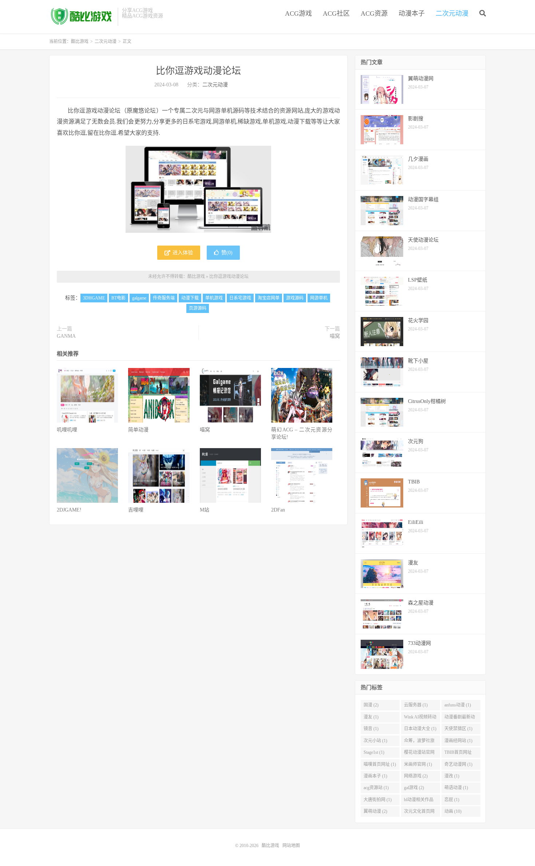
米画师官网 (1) (418, 764)
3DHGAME (94, 298)
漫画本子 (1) (375, 776)
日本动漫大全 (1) (420, 728)
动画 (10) (452, 811)
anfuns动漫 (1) (457, 705)
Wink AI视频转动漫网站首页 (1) (420, 718)
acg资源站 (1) (376, 787)
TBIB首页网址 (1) (458, 754)
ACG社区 (336, 13)
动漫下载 (190, 298)
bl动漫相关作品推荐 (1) (418, 801)
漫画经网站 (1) (458, 740)
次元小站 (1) (375, 740)
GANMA (66, 336)
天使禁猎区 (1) (458, 728)
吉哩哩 (135, 510)
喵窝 (335, 336)
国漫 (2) (371, 705)
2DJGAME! (69, 510)
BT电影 (118, 298)
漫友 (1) (371, 717)
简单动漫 (138, 429)
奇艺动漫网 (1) (458, 764)
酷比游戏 (81, 16)
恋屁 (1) (451, 799)
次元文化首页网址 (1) (419, 813)
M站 (204, 510)
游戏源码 (295, 298)
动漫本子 (412, 13)
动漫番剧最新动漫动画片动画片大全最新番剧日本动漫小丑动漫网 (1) (459, 718)
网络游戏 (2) (416, 776)
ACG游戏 (298, 13)
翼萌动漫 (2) (375, 811)
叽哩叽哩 (67, 429)
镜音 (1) (371, 728)
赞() (227, 252)
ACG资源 (374, 13)
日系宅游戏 (240, 298)
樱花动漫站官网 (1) (419, 754)
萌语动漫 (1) (456, 787)
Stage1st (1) (374, 752)
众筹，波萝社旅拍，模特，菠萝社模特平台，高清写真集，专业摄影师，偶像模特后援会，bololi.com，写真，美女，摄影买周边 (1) (419, 742)
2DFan (278, 510)
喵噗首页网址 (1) (380, 764)
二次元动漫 (452, 13)
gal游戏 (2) (414, 787)
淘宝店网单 (269, 298)
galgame (139, 298)
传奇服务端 (164, 298)
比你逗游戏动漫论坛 (198, 71)
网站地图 (291, 845)
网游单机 (319, 298)
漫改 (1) (451, 776)
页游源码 (197, 308)
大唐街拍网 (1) (378, 799)
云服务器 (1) (416, 705)
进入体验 (182, 252)
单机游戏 (214, 298)
